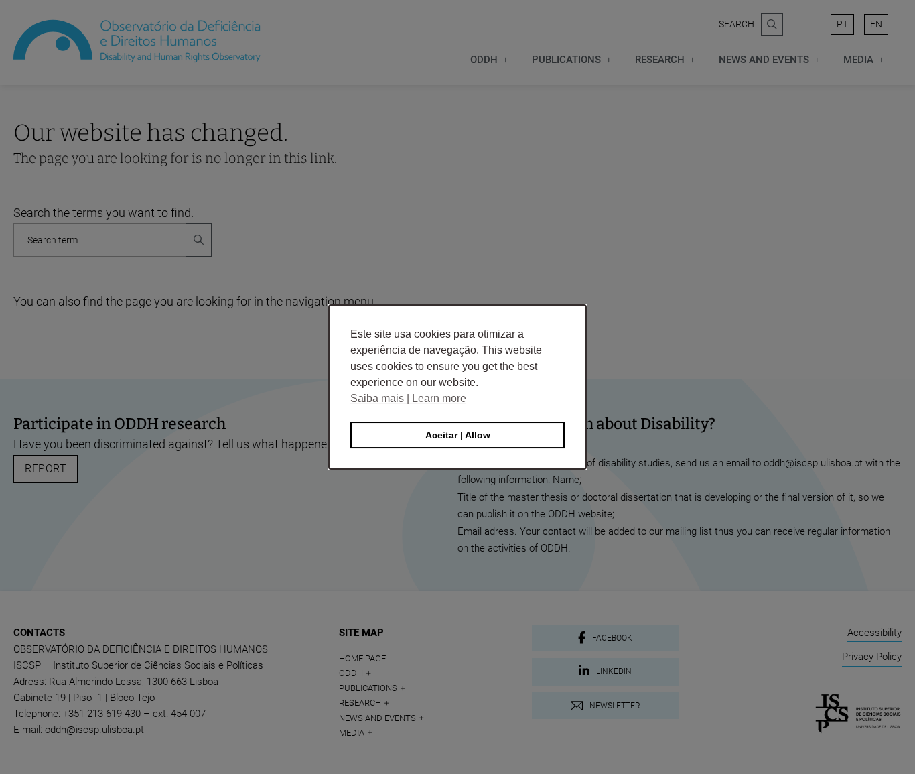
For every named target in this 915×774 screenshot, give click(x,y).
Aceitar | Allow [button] (457, 435)
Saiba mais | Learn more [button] (408, 398)
